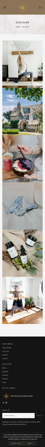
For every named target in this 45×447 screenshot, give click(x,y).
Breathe (5, 372)
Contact (5, 359)
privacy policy (16, 443)
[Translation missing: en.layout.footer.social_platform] (3, 403)
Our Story (5, 351)
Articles (5, 355)
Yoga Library (6, 348)
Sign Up (39, 416)
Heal (4, 382)
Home (18, 27)
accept (30, 443)
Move (4, 368)
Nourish (5, 379)
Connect (5, 375)
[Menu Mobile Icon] (4, 7)
